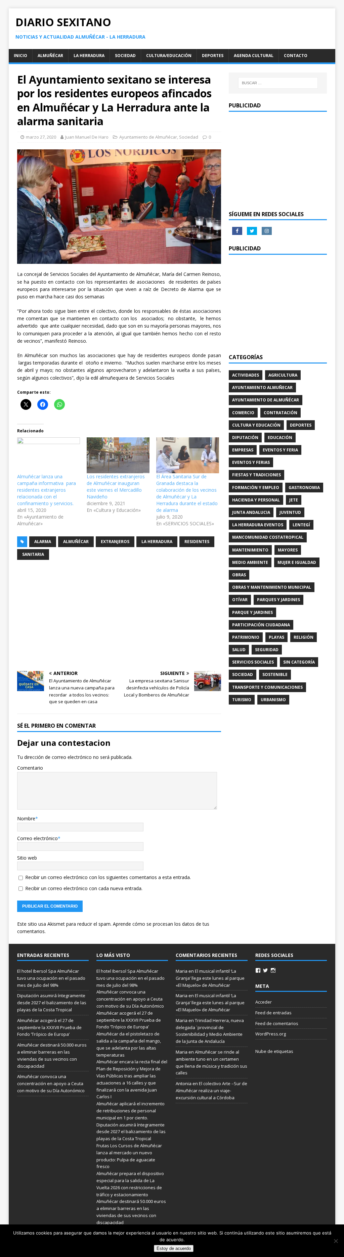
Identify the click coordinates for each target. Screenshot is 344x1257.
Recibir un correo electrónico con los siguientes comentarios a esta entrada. (108, 877)
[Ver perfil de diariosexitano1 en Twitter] (265, 970)
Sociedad (125, 55)
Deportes (212, 55)
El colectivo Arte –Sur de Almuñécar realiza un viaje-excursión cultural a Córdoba (211, 1090)
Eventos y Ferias (251, 462)
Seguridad (266, 649)
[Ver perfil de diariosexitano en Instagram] (273, 970)
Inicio (20, 55)
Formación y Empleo (255, 487)
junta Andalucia (251, 512)
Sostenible (275, 674)
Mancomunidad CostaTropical (267, 537)
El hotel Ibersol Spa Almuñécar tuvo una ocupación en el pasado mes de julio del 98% (51, 978)
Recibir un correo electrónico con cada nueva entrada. (83, 888)
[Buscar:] (278, 83)
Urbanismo (273, 700)
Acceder (263, 1002)
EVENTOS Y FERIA (280, 450)
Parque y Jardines (252, 612)
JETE (293, 500)
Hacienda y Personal (256, 500)
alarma (42, 541)
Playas (276, 637)
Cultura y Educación (256, 425)
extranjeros (115, 541)
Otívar (240, 599)
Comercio (243, 413)
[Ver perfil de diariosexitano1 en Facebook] (258, 970)
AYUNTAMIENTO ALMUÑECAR (262, 387)
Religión (303, 637)
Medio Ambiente (250, 562)
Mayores (288, 550)
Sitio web (27, 858)
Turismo (241, 700)
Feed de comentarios (276, 1023)
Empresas (242, 450)
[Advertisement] (119, 616)
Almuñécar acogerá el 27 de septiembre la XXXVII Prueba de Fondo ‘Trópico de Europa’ (49, 1027)
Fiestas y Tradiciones (256, 475)
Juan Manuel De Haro (87, 137)
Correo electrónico (37, 838)
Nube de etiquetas (274, 1051)
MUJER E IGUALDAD (296, 562)
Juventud (290, 512)
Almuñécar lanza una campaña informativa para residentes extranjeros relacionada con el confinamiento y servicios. (46, 489)
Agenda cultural (253, 55)
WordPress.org (270, 1034)
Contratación (280, 413)
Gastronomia (304, 487)
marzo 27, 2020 (41, 137)
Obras (239, 575)
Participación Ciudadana (261, 625)
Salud (239, 649)
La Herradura (89, 55)
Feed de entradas (273, 1013)
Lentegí (301, 525)
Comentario (30, 768)
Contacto (295, 55)
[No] (335, 1241)
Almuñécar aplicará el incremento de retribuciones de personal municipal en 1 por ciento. (130, 1111)
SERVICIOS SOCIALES (253, 662)
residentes (196, 541)
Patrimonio (245, 637)
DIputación (245, 437)
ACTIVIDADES (245, 375)
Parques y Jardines (278, 599)
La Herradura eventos (257, 525)
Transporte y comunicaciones (267, 687)
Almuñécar (50, 55)
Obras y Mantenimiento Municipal (271, 587)
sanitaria (33, 554)
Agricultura (282, 375)
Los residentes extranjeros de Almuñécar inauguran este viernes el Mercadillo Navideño (116, 486)
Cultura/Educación (168, 55)
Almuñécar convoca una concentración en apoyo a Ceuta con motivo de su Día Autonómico (51, 1083)
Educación (280, 437)
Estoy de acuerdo (174, 1248)
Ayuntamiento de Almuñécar (148, 137)
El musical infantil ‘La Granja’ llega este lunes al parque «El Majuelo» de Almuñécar (210, 978)
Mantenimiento (250, 550)
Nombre (26, 818)
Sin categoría (299, 662)
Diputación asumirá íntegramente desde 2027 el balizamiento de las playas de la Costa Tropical (51, 1003)
